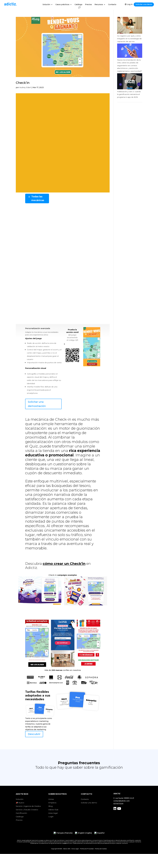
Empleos (52, 803)
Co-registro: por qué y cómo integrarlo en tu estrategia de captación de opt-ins (129, 38)
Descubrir (34, 734)
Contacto (112, 5)
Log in (130, 4)
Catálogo (78, 5)
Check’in (23, 83)
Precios (88, 5)
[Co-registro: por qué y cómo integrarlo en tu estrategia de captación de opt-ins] (129, 33)
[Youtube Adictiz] (119, 809)
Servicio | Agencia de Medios (28, 806)
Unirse (51, 799)
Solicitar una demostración (37, 404)
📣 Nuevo (20, 803)
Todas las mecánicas (37, 198)
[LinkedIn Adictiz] (114, 809)
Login (50, 816)
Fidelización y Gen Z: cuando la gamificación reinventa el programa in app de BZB (129, 94)
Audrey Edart (25, 87)
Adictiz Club (53, 809)
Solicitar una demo (144, 4)
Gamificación (21, 813)
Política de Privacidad (87, 849)
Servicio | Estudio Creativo (27, 809)
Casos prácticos (62, 5)
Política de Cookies (101, 849)
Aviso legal (53, 813)
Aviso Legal (75, 849)
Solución (46, 5)
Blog (50, 806)
